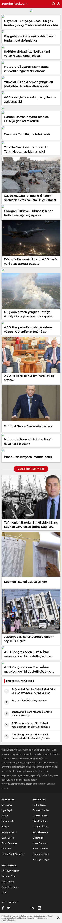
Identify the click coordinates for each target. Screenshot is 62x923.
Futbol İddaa (39, 805)
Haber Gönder (40, 848)
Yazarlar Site (8, 876)
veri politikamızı (42, 918)
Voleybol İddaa (40, 826)
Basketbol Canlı (10, 887)
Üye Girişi (7, 805)
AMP (4, 892)
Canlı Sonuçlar (9, 843)
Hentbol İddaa (40, 815)
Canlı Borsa (8, 838)
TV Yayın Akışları (41, 859)
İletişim (5, 826)
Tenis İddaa (8, 881)
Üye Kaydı (7, 810)
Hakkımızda (8, 821)
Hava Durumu (40, 843)
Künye (5, 815)
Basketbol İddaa (41, 810)
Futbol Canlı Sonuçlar (13, 854)
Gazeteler (38, 838)
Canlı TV (6, 848)
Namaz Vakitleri (41, 854)
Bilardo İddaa (40, 821)
